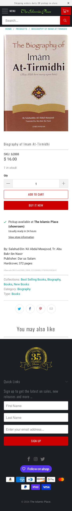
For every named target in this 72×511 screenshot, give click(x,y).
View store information (21, 237)
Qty (6, 175)
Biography (53, 279)
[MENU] (3, 11)
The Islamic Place (40, 501)
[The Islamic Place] (36, 11)
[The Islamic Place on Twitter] (43, 459)
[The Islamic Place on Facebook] (29, 459)
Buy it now (36, 205)
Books (8, 284)
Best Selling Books (33, 279)
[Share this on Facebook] (30, 308)
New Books (21, 284)
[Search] (65, 20)
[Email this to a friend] (51, 308)
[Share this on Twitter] (19, 308)
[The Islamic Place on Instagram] (36, 459)
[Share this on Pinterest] (40, 308)
